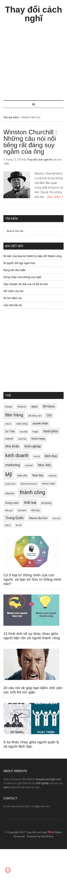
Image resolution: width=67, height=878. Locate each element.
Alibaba (8, 406)
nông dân (52, 476)
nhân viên (22, 475)
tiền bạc (35, 510)
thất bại (30, 502)
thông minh (12, 502)
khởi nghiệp (32, 446)
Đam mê (56, 518)
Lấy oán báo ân (12, 305)
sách (6, 787)
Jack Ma (22, 439)
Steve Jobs (48, 483)
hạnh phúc (50, 431)
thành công (32, 492)
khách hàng (38, 438)
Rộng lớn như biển (14, 270)
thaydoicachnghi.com (48, 779)
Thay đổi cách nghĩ (33, 14)
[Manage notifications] (8, 870)
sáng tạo (9, 493)
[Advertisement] (33, 60)
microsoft (29, 465)
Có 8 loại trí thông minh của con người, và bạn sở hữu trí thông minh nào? (32, 579)
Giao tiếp (23, 432)
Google (35, 432)
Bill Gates (49, 406)
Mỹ (8, 474)
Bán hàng (14, 414)
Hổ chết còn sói (13, 291)
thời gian (9, 510)
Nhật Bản (37, 475)
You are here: (11, 117)
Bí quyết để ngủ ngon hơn (19, 263)
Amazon (22, 406)
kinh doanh (17, 455)
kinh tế (36, 456)
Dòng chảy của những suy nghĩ (22, 277)
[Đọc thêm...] (55, 197)
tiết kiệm (22, 510)
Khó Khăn (12, 446)
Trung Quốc (14, 518)
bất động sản (34, 415)
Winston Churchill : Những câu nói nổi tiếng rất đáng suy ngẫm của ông (30, 141)
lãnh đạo (51, 456)
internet (9, 438)
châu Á (8, 424)
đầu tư (8, 525)
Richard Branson (29, 483)
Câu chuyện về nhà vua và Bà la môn (25, 284)
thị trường (46, 503)
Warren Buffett (38, 518)
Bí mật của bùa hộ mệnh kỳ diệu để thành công (32, 256)
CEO (49, 415)
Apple (34, 406)
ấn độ (18, 525)
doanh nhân (40, 423)
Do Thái (9, 431)
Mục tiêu (44, 465)
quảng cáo (10, 483)
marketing (12, 465)
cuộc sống (21, 423)
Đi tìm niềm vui (12, 298)
